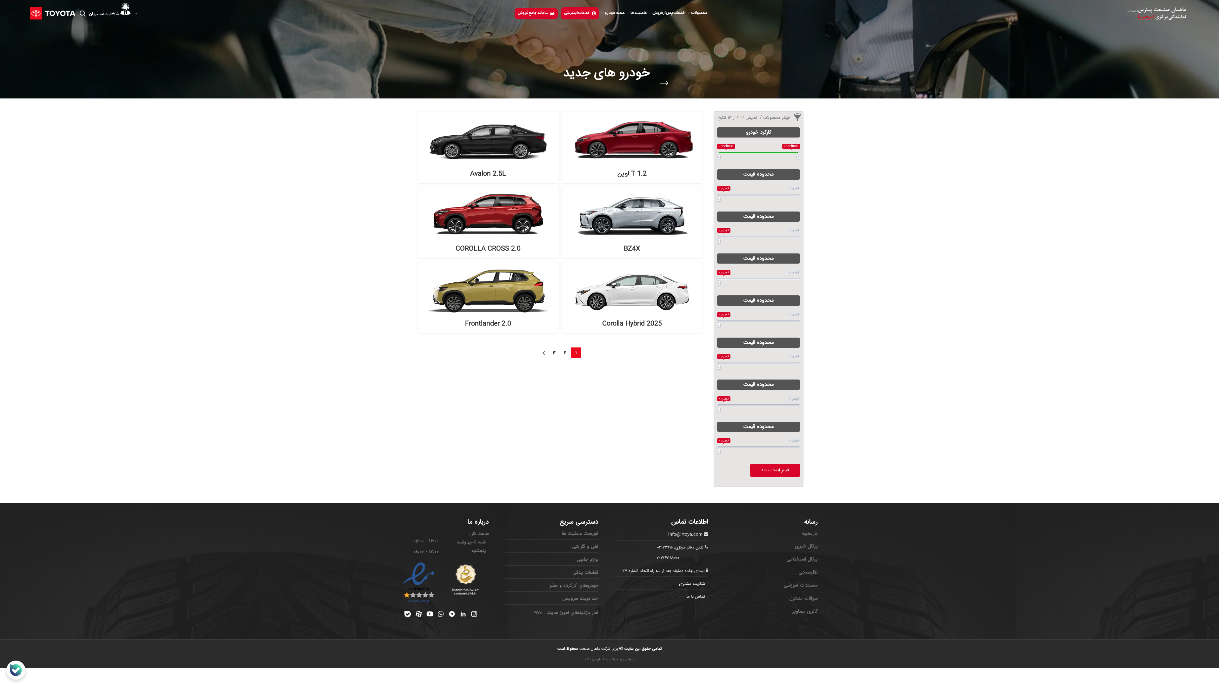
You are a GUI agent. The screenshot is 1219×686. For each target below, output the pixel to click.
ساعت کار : (479, 533)
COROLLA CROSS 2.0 (488, 249)
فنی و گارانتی (585, 546)
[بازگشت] (664, 83)
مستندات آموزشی (800, 585)
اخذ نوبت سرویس (580, 598)
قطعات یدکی (585, 572)
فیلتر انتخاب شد (775, 470)
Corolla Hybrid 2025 (632, 324)
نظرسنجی (808, 572)
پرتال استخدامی (802, 559)
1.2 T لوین (632, 174)
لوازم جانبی (587, 559)
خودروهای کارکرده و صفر (574, 585)
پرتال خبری (806, 546)
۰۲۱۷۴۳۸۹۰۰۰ (668, 558)
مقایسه (569, 125)
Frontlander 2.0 (488, 324)
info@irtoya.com (685, 534)
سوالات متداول (803, 598)
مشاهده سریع (569, 139)
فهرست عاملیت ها (580, 533)
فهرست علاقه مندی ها (569, 153)
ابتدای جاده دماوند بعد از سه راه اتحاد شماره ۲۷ (664, 571)
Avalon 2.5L (488, 174)
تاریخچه (810, 533)
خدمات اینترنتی (577, 13)
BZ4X (632, 249)
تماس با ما (695, 596)
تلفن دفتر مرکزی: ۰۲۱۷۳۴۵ (680, 547)
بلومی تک (593, 659)
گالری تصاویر (805, 611)
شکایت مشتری (692, 584)
